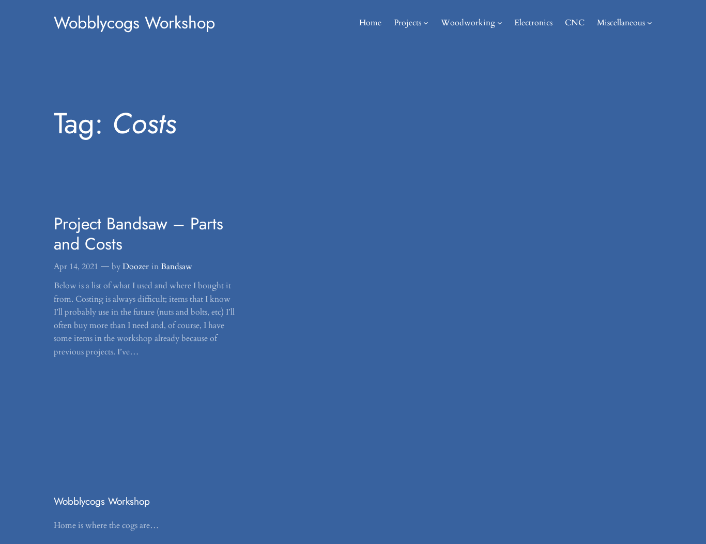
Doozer (135, 266)
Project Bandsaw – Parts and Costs (138, 234)
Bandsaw (176, 266)
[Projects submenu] (425, 22)
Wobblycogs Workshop (134, 23)
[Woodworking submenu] (499, 22)
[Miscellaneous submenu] (649, 22)
